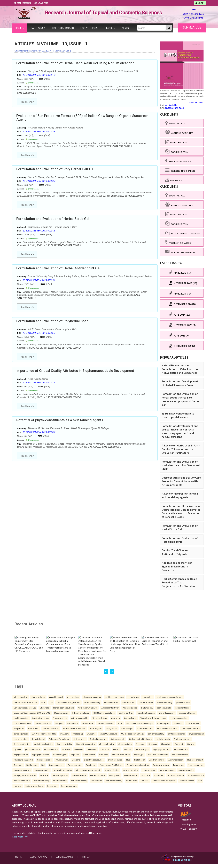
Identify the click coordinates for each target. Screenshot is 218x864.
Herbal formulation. (178, 718)
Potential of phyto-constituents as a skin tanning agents (59, 420)
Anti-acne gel (79, 739)
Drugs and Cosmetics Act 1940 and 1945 (32, 713)
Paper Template (178, 142)
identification (128, 702)
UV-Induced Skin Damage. (132, 733)
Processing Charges (179, 161)
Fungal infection (75, 765)
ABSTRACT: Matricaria (158, 754)
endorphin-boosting (63, 770)
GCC (43, 702)
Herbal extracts (163, 739)
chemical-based (115, 759)
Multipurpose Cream (114, 697)
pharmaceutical (183, 702)
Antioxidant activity (110, 707)
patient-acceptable (79, 718)
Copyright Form (179, 152)
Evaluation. (148, 697)
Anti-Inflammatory (114, 780)
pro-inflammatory (41, 780)
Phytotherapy (62, 759)
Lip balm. (17, 749)
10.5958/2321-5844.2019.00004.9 (39, 230)
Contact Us (41, 3)
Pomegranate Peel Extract (111, 765)
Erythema (91, 733)
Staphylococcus (60, 718)
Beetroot (140, 744)
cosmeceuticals (111, 702)
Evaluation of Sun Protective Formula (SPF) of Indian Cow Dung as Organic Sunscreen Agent (82, 118)
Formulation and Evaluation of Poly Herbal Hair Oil (54, 169)
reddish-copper (187, 780)
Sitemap (86, 857)
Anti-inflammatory (51, 728)
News (125, 28)
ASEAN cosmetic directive (25, 702)
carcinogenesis (21, 733)
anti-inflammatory (92, 702)
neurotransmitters (22, 770)
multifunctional (60, 780)
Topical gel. (139, 754)
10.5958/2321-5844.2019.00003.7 (39, 181)
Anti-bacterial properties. (74, 728)
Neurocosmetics (195, 765)
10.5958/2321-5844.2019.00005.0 (39, 280)
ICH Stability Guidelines (104, 713)
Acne (120, 723)
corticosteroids (79, 775)
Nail (43, 765)
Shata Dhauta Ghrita (92, 697)
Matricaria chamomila (23, 759)
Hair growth (114, 775)
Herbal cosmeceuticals (63, 707)
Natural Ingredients (34, 786)
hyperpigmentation (161, 749)
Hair (128, 759)
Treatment (91, 765)
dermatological (38, 739)
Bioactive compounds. (94, 759)
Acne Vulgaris (163, 723)
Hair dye (17, 786)
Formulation (133, 697)
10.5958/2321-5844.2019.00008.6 (39, 432)
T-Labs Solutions (182, 859)
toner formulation (145, 728)
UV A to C (64, 733)
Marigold (59, 723)
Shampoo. (18, 765)
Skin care (76, 759)
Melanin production (121, 754)
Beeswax (153, 744)
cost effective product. (167, 728)
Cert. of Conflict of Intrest (184, 233)
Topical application (22, 744)
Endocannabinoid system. (164, 780)
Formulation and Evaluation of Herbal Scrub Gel (52, 219)
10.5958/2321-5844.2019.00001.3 (39, 75)
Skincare (44, 775)
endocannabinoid (22, 780)
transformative (148, 770)
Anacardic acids (130, 707)
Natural (190, 744)
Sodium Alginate (118, 739)
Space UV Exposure (108, 733)
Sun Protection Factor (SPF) (44, 733)
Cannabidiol (96, 780)
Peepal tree (19, 728)
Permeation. (178, 765)
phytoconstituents (187, 713)
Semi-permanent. (68, 786)
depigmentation (21, 754)
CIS (51, 702)
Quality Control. (126, 713)
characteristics (38, 697)
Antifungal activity (161, 765)
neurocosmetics (42, 770)
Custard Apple (192, 723)
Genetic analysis (97, 775)
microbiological (20, 697)
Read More (26, 101)
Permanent (52, 786)
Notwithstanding (164, 702)
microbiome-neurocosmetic (88, 770)
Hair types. (159, 775)
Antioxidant (72, 723)
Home (19, 28)
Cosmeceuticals (44, 759)
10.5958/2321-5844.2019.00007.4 (39, 382)
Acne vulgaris (130, 718)
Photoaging (78, 733)
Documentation (61, 713)
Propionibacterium (40, 718)
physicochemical (196, 733)
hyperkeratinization (146, 713)
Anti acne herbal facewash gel (139, 723)
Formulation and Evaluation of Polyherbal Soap (52, 321)
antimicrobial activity (43, 744)
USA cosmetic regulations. (68, 702)
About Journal (22, 3)
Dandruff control (156, 759)
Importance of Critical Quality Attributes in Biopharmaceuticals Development (75, 371)
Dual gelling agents (98, 739)
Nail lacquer (31, 765)
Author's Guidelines (181, 133)
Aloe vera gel (127, 728)
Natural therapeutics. (85, 744)
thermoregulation (60, 775)
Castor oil (179, 744)
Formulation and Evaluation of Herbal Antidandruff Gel (58, 268)
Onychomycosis (56, 765)
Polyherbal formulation (59, 739)
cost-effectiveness (22, 723)
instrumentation (182, 707)
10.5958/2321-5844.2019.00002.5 (39, 131)
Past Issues (38, 28)
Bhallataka (44, 707)
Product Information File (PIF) (170, 697)
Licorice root (89, 754)
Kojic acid (75, 754)
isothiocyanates (21, 718)
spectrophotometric (191, 728)
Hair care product (195, 759)
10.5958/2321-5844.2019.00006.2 (39, 333)
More (110, 28)
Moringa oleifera (99, 718)
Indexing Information (182, 171)
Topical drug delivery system (153, 718)
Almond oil (165, 744)
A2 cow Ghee (73, 697)
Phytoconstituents (182, 739)
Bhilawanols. (147, 707)
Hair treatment (130, 775)
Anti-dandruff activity (87, 707)
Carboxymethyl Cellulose (140, 739)
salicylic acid (111, 728)
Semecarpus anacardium (25, 707)
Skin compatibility (64, 744)
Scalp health (139, 759)
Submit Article (192, 27)
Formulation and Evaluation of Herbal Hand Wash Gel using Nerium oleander (75, 63)
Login (200, 3)
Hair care (146, 775)
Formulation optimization (138, 765)
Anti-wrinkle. (88, 723)
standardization (146, 702)
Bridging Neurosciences (25, 775)
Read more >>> (196, 102)
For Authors (89, 28)
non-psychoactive (176, 775)
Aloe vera (115, 718)
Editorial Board (63, 28)
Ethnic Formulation (80, 713)
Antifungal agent (175, 759)
